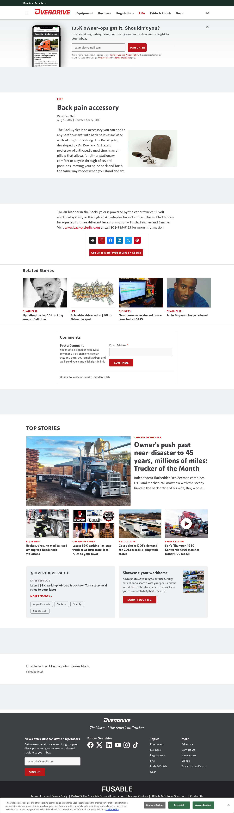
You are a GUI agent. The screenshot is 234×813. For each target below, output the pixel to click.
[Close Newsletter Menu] (207, 27)
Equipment (33, 541)
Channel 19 (30, 311)
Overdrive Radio (83, 541)
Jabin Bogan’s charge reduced (187, 315)
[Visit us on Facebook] (90, 744)
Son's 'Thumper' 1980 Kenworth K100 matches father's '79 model (182, 550)
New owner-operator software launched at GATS (140, 317)
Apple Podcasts (41, 604)
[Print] (92, 240)
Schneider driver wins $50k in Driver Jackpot (91, 317)
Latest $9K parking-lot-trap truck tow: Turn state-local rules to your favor (92, 550)
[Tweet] (128, 240)
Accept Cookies (203, 805)
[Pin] (137, 240)
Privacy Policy (104, 57)
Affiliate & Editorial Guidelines (168, 796)
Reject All (179, 805)
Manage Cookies (138, 796)
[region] (117, 805)
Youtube (61, 604)
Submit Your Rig (139, 599)
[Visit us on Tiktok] (135, 744)
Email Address (118, 345)
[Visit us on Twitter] (99, 744)
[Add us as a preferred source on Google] (101, 240)
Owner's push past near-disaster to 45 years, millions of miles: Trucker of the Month (170, 456)
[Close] (228, 805)
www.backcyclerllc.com (82, 227)
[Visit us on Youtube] (118, 744)
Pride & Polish (174, 541)
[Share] (110, 240)
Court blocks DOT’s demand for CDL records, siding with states (138, 550)
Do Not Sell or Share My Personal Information (97, 796)
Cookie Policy (112, 809)
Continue (121, 362)
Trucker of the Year (147, 437)
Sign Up (34, 772)
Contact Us (196, 796)
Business (125, 311)
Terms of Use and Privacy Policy (124, 54)
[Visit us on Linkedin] (109, 744)
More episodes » (41, 596)
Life (60, 99)
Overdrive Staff (66, 116)
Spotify (77, 604)
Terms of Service (122, 57)
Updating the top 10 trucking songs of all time (43, 317)
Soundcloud (40, 610)
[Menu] (26, 13)
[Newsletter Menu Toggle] (207, 13)
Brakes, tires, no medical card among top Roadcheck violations (46, 550)
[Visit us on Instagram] (127, 744)
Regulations (127, 541)
